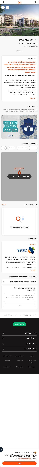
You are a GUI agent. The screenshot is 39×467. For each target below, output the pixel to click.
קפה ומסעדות (22, 148)
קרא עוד (32, 98)
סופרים (11, 148)
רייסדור (32, 244)
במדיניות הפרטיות (25, 459)
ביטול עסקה (31, 367)
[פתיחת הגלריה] (19, 20)
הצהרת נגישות (19, 356)
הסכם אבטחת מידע (32, 361)
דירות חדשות (7, 367)
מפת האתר (19, 360)
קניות (3, 148)
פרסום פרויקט (19, 324)
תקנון (31, 356)
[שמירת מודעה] (7, 7)
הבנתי (19, 463)
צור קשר (7, 360)
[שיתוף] (3, 7)
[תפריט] (36, 2)
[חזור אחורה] (3, 2)
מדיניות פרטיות (7, 356)
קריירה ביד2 (19, 367)
